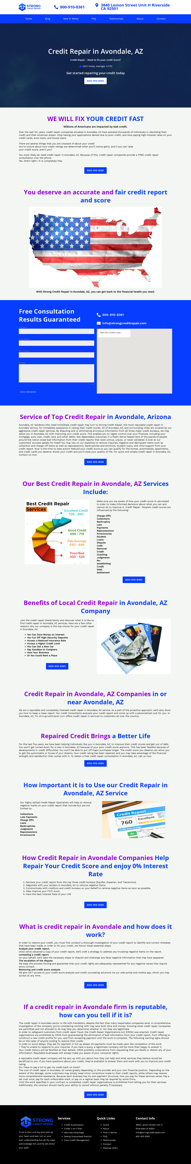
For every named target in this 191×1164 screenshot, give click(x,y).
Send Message (28, 392)
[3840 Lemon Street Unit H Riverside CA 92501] (97, 5)
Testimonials (116, 18)
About (140, 18)
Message (22, 363)
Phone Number (25, 351)
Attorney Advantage (74, 1132)
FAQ (93, 18)
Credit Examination (74, 1125)
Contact (161, 18)
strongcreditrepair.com (52, 716)
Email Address (25, 339)
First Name (24, 327)
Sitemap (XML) (110, 1148)
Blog (47, 18)
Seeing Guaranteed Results (77, 1136)
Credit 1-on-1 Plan (73, 1128)
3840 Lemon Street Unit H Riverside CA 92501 (135, 6)
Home (28, 18)
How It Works (70, 18)
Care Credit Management (76, 1140)
